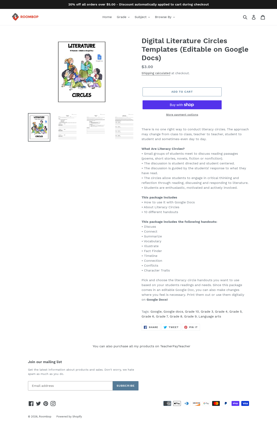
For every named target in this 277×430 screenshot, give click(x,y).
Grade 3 (207, 311)
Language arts (210, 316)
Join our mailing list (45, 362)
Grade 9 (190, 316)
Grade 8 (176, 316)
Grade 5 (235, 311)
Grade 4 (221, 311)
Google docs (173, 311)
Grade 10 (192, 311)
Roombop (45, 416)
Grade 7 (162, 316)
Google (156, 311)
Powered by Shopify (69, 416)
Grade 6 (148, 316)
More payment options (182, 114)
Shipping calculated (156, 73)
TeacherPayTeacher (175, 346)
